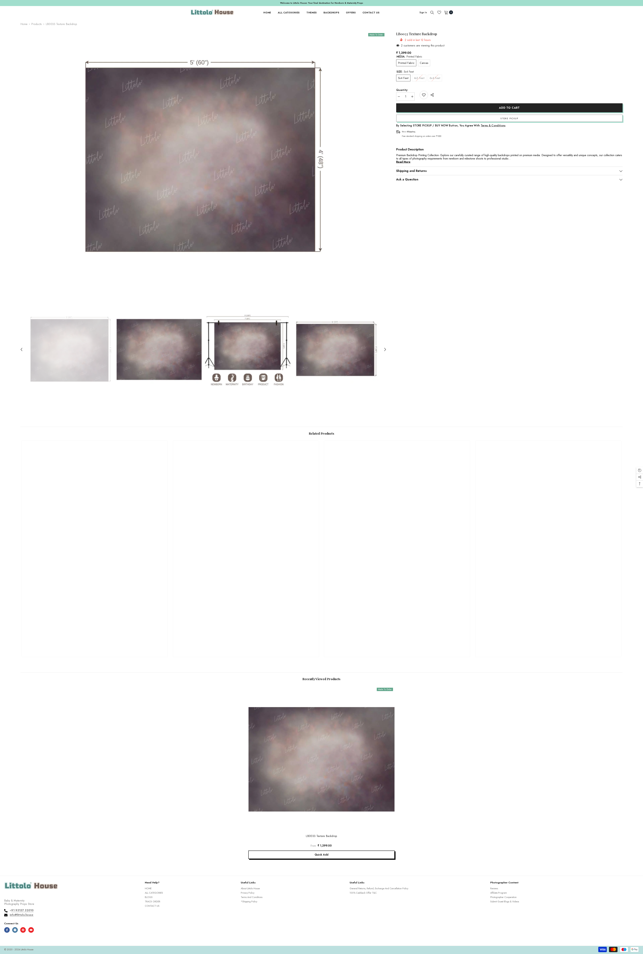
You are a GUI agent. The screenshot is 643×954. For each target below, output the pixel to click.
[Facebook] (7, 930)
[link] (94, 642)
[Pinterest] (23, 930)
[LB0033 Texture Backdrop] (321, 759)
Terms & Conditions (493, 125)
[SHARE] (431, 95)
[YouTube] (31, 930)
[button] (21, 349)
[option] (203, 157)
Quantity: (402, 90)
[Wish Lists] (439, 12)
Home (23, 24)
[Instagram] (15, 930)
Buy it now (509, 118)
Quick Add (322, 855)
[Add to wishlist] (424, 95)
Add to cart (509, 108)
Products (36, 24)
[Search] (432, 12)
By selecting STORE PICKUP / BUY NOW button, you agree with (451, 125)
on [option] (321, 3)
